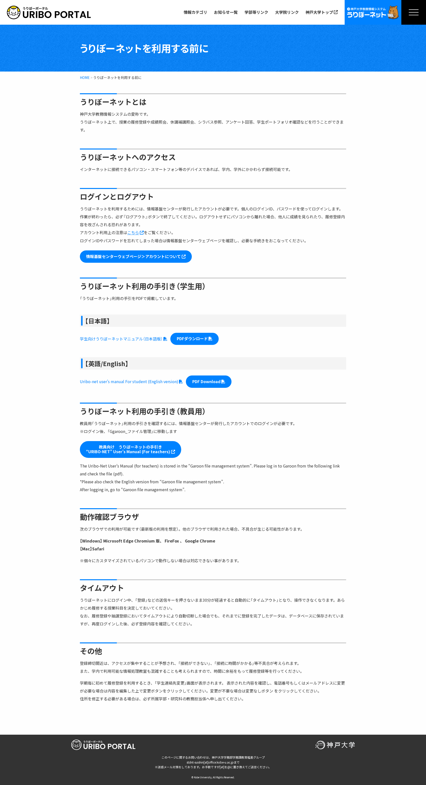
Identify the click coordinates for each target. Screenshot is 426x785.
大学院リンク (287, 12)
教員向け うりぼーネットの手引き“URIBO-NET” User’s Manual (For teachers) (128, 449)
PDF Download (206, 381)
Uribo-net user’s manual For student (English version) (129, 381)
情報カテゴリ (195, 12)
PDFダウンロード (192, 338)
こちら (133, 232)
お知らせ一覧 (226, 12)
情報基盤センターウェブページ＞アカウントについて (133, 256)
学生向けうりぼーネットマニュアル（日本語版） (121, 339)
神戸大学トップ (319, 12)
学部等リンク (256, 12)
